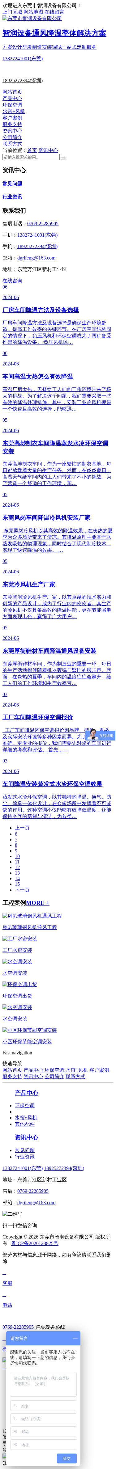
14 (17, 878)
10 (17, 856)
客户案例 (12, 117)
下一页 (22, 890)
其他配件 (25, 1124)
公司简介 (12, 137)
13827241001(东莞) (22, 58)
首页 (32, 150)
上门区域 (12, 12)
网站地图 (33, 12)
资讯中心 (12, 130)
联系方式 (12, 143)
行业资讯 (12, 196)
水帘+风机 (13, 111)
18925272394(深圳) (22, 80)
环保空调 (12, 105)
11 (17, 861)
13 (17, 873)
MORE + (37, 903)
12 (17, 867)
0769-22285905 (42, 223)
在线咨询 (12, 280)
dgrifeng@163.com (36, 257)
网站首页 (12, 92)
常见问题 (12, 183)
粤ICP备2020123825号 (34, 1243)
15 (17, 884)
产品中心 (12, 98)
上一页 (22, 827)
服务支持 (12, 124)
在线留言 (54, 12)
